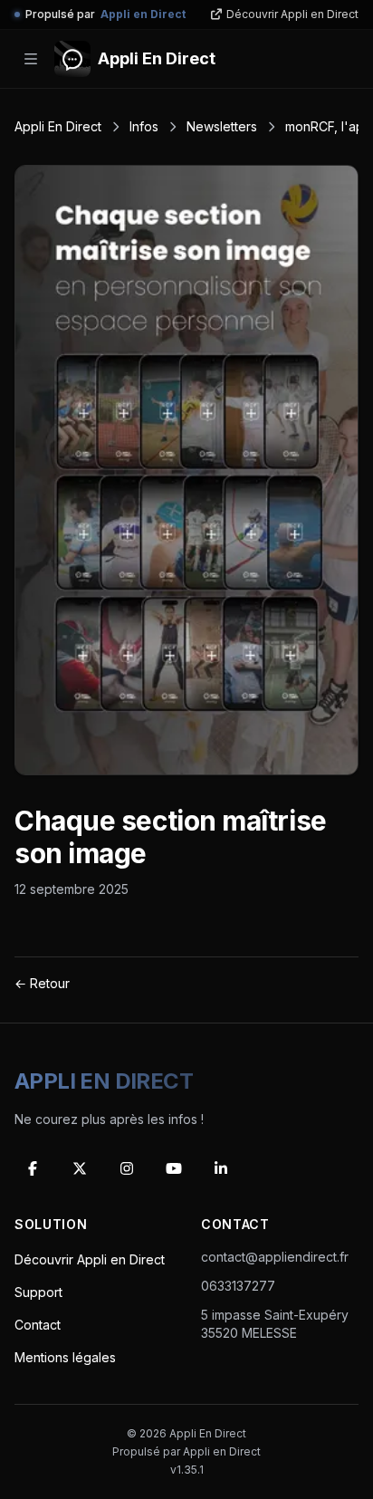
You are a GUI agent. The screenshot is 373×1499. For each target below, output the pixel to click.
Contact (37, 1324)
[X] (80, 1168)
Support (38, 1292)
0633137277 (238, 1285)
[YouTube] (174, 1168)
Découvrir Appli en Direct (292, 14)
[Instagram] (127, 1168)
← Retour (42, 983)
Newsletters (221, 126)
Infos (143, 126)
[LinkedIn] (221, 1168)
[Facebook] (32, 1168)
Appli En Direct (57, 126)
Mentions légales (65, 1357)
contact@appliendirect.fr (275, 1256)
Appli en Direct (222, 1451)
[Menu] (30, 59)
